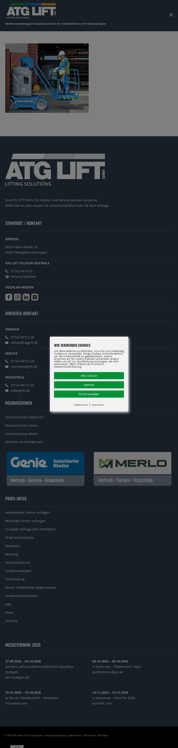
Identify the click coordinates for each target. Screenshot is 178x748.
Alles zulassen (89, 375)
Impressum (97, 404)
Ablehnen (89, 384)
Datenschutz (81, 404)
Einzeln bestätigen (89, 394)
